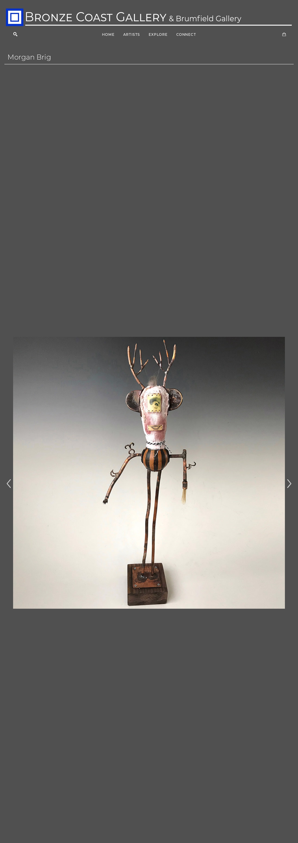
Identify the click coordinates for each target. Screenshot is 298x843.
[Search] (15, 34)
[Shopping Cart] (284, 34)
